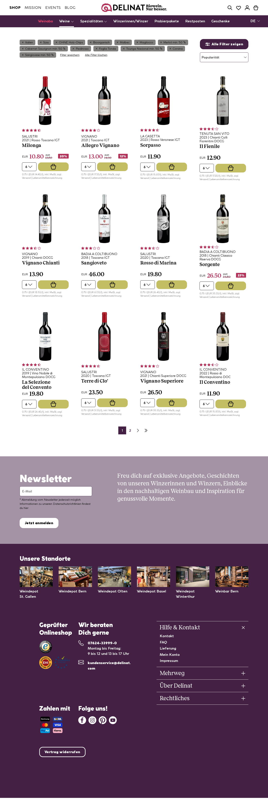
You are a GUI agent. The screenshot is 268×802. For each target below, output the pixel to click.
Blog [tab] (70, 7)
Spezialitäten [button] (92, 21)
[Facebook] (82, 720)
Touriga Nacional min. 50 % (144, 48)
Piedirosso (82, 48)
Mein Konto (170, 654)
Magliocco (146, 42)
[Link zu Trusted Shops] (45, 646)
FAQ (163, 642)
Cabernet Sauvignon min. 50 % (45, 48)
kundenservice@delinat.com (109, 666)
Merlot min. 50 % (174, 42)
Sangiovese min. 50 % (39, 55)
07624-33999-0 (102, 643)
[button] (230, 7)
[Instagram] (92, 720)
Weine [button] (65, 21)
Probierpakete (166, 21)
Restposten (195, 21)
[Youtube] (113, 720)
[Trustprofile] (54, 662)
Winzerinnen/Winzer (130, 21)
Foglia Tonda (107, 48)
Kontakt (167, 636)
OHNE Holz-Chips (71, 42)
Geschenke (220, 21)
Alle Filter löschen (96, 55)
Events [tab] (53, 7)
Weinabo (45, 21)
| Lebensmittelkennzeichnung (46, 177)
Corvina (178, 48)
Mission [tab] (33, 7)
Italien (29, 42)
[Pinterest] (103, 720)
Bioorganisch (101, 42)
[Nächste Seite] (138, 430)
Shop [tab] (15, 7)
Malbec (124, 42)
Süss (46, 42)
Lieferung (168, 648)
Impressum (169, 660)
